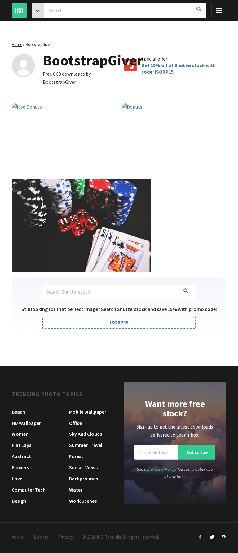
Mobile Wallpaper (87, 412)
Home (17, 44)
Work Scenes (83, 501)
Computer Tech (29, 490)
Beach (18, 412)
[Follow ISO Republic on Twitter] (212, 538)
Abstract (21, 456)
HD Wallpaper (26, 423)
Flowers (20, 467)
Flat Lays (21, 445)
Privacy (66, 537)
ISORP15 (119, 322)
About (18, 537)
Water (75, 490)
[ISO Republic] (19, 10)
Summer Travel (85, 445)
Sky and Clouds (85, 434)
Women (20, 434)
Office (75, 423)
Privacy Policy (163, 469)
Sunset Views (83, 467)
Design (19, 501)
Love (17, 478)
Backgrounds (83, 478)
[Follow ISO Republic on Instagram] (224, 538)
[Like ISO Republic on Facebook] (200, 538)
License (41, 537)
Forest (76, 456)
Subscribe (197, 452)
